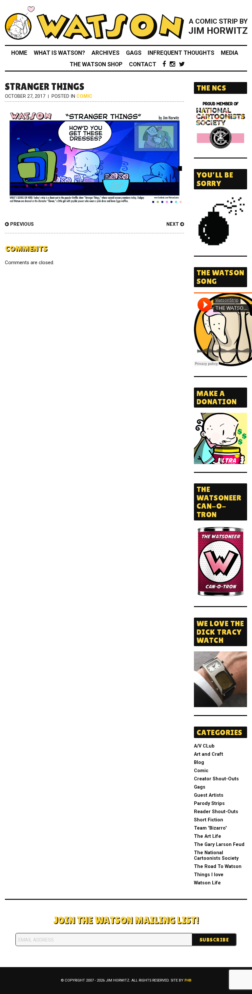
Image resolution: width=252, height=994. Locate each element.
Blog (199, 762)
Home (19, 53)
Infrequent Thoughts (181, 53)
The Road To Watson (218, 866)
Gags (133, 53)
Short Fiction (208, 820)
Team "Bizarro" (210, 828)
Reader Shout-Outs (216, 811)
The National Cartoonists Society (216, 855)
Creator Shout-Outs (216, 779)
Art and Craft (208, 754)
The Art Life (207, 836)
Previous (21, 224)
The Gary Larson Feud (219, 844)
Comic (84, 96)
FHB (187, 980)
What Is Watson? (59, 53)
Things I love (208, 875)
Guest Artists (208, 795)
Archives (105, 53)
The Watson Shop (96, 64)
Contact (142, 64)
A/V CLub (204, 746)
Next (173, 224)
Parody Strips (209, 803)
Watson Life (207, 883)
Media (229, 53)
